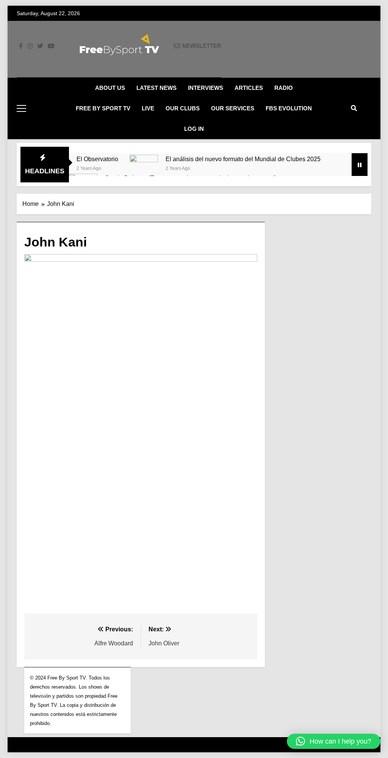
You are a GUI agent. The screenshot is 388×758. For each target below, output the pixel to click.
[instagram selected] (30, 46)
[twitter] (40, 46)
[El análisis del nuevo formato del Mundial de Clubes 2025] (144, 169)
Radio (283, 88)
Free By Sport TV (103, 108)
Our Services (232, 108)
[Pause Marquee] (360, 164)
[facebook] (21, 46)
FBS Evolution (289, 108)
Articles (249, 88)
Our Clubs (183, 108)
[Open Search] (354, 108)
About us (110, 88)
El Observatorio (97, 158)
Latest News (156, 88)
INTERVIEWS (205, 88)
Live (148, 108)
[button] (333, 741)
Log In (194, 129)
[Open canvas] (21, 108)
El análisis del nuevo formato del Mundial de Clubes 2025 (243, 158)
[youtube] (51, 46)
